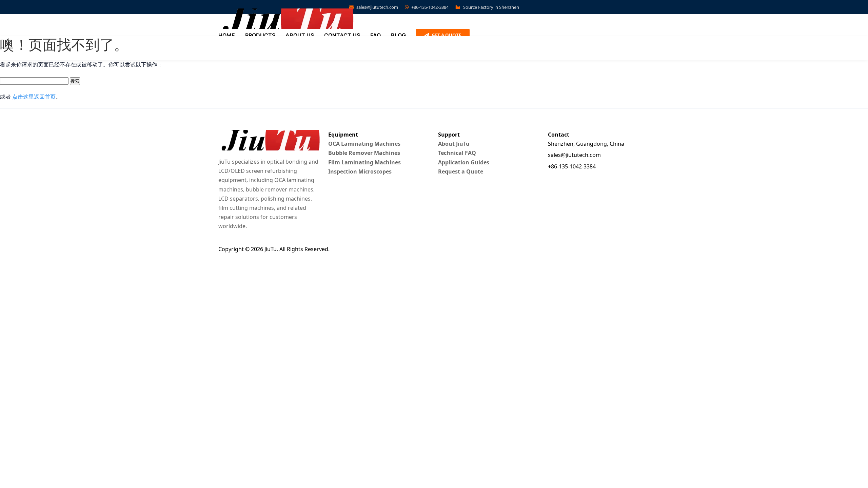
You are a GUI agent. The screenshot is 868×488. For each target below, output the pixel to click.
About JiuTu (454, 143)
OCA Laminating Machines (364, 143)
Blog (398, 35)
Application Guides (463, 162)
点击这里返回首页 (34, 96)
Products (260, 35)
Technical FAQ (457, 153)
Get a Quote (446, 35)
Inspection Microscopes (360, 171)
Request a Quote (460, 171)
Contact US (342, 35)
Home (226, 35)
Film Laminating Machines (364, 162)
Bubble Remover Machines (364, 153)
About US (299, 35)
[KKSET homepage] (286, 18)
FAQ (375, 35)
